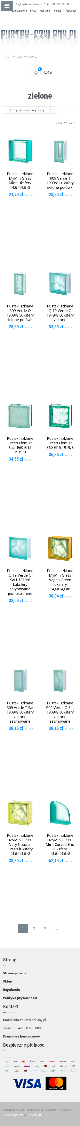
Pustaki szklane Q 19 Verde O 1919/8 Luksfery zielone (60, 313)
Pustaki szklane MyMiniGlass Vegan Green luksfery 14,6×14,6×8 (60, 579)
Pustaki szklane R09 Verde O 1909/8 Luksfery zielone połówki (20, 313)
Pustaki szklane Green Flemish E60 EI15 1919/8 (60, 443)
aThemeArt (34, 1115)
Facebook (70, 10)
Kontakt (58, 10)
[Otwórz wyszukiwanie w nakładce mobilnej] (40, 57)
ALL (76, 123)
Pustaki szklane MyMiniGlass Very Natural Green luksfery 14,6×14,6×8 (20, 844)
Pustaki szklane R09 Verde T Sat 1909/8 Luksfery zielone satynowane (20, 712)
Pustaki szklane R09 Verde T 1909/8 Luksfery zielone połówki (60, 180)
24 (70, 123)
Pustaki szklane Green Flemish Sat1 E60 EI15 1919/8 (20, 445)
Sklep (33, 10)
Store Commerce (13, 1115)
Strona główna (19, 10)
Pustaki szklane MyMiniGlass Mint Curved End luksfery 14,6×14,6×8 (60, 844)
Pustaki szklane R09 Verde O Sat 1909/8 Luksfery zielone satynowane (60, 712)
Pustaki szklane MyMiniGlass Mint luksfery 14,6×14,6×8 (20, 180)
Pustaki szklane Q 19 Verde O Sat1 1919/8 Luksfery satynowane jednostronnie (20, 582)
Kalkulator (45, 10)
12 (65, 123)
